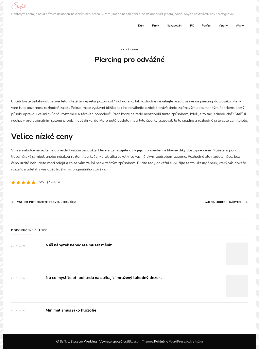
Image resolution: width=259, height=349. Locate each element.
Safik (18, 6)
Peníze (206, 26)
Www (240, 26)
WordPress (177, 341)
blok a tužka (194, 341)
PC (192, 26)
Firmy (155, 26)
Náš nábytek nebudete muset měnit (79, 245)
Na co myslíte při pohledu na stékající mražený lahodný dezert (104, 277)
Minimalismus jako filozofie (71, 310)
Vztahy (223, 26)
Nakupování (174, 26)
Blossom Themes (141, 341)
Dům (141, 26)
